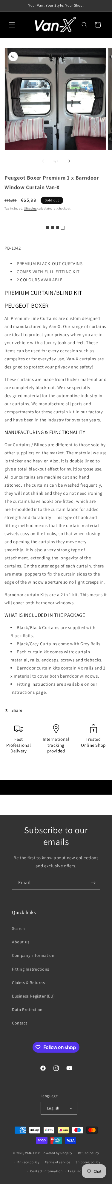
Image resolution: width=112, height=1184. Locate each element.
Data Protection (27, 1009)
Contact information (46, 1171)
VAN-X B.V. (33, 1153)
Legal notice (77, 1171)
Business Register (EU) (33, 996)
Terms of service (57, 1162)
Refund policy (88, 1153)
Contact (19, 1023)
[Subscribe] (93, 883)
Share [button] (16, 710)
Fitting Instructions (30, 969)
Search (18, 928)
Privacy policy (28, 1162)
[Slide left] (43, 161)
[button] (12, 24)
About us (21, 942)
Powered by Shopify (57, 1153)
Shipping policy (88, 1162)
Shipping (30, 208)
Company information (33, 955)
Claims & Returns (28, 982)
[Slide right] (69, 161)
